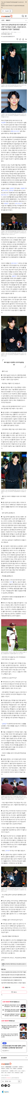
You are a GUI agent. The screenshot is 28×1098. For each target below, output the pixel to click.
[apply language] (10, 11)
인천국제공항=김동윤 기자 (6, 34)
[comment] (20, 39)
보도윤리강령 (20, 1068)
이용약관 (7, 1068)
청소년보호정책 (15, 1066)
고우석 (7, 850)
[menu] (26, 16)
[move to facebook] (2, 1085)
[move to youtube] (8, 1085)
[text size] (26, 39)
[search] (23, 16)
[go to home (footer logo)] (6, 1063)
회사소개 (2, 1066)
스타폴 (21, 1072)
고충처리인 (20, 1066)
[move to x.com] (5, 1085)
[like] (17, 39)
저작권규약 (3, 1068)
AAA (13, 1072)
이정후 (3, 122)
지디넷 (2, 1072)
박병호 (22, 188)
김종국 (14, 276)
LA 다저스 (18, 203)
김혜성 (4, 723)
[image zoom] (25, 82)
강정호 (11, 188)
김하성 (11, 190)
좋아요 (15, 992)
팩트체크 (14, 1068)
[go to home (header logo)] (7, 16)
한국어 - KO (8, 1081)
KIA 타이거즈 (15, 131)
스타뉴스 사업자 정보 (4, 1075)
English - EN (8, 11)
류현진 (6, 203)
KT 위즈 (4, 190)
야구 (11, 582)
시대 (5, 1072)
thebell (9, 1072)
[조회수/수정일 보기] (7, 32)
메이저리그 (4, 195)
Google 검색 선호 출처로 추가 (7, 36)
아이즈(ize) (17, 1072)
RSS (11, 1068)
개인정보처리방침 (8, 1066)
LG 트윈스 (14, 263)
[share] (23, 39)
